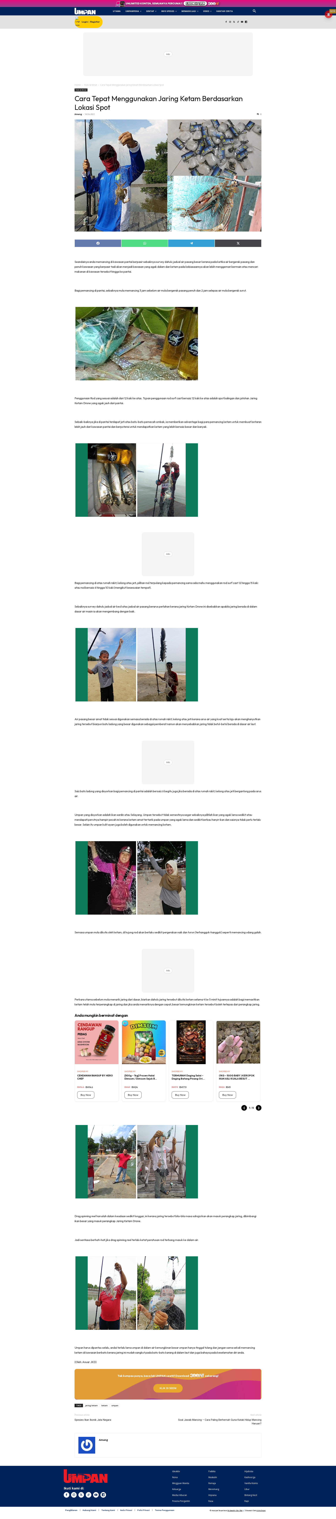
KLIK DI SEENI (168, 1388)
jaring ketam (91, 1405)
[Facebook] (226, 22)
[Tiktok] (238, 22)
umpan (114, 1405)
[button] (254, 11)
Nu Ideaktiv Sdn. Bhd (234, 1510)
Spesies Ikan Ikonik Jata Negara (93, 1419)
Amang (78, 114)
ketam (105, 1405)
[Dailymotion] (246, 22)
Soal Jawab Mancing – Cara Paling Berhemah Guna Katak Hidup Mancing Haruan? (219, 1421)
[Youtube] (242, 22)
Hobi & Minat (90, 84)
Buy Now (85, 1094)
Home (78, 84)
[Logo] (85, 11)
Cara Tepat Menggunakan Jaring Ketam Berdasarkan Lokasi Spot (159, 103)
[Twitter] (234, 22)
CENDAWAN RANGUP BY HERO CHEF (95, 1077)
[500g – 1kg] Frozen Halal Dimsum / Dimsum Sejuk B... (140, 1077)
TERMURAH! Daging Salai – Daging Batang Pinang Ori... (188, 1077)
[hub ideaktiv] (263, 9)
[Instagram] (230, 22)
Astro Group (261, 1510)
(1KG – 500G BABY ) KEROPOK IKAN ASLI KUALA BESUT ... (237, 1077)
